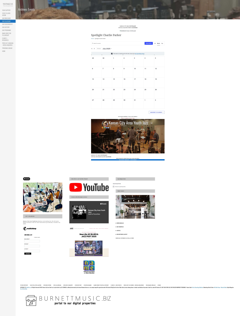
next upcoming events (139, 53)
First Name (26, 244)
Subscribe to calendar (156, 112)
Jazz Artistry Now (23, 289)
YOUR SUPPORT (6, 10)
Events (92, 38)
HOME (3, 51)
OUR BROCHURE (6, 18)
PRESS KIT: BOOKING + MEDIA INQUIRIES (7, 44)
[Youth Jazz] (128, 30)
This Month (99, 48)
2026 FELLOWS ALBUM (6, 14)
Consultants (127, 118)
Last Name (26, 249)
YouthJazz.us (8, 3)
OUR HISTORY (6, 27)
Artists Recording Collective (197, 287)
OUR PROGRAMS (6, 30)
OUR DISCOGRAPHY (7, 24)
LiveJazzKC (120, 158)
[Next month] (94, 48)
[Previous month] (92, 48)
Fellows (122, 118)
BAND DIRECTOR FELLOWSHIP (6, 34)
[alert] (127, 53)
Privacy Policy (131, 118)
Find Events (149, 43)
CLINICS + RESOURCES (5, 39)
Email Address (27, 239)
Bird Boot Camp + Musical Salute (220, 287)
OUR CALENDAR (6, 21)
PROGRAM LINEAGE (7, 48)
